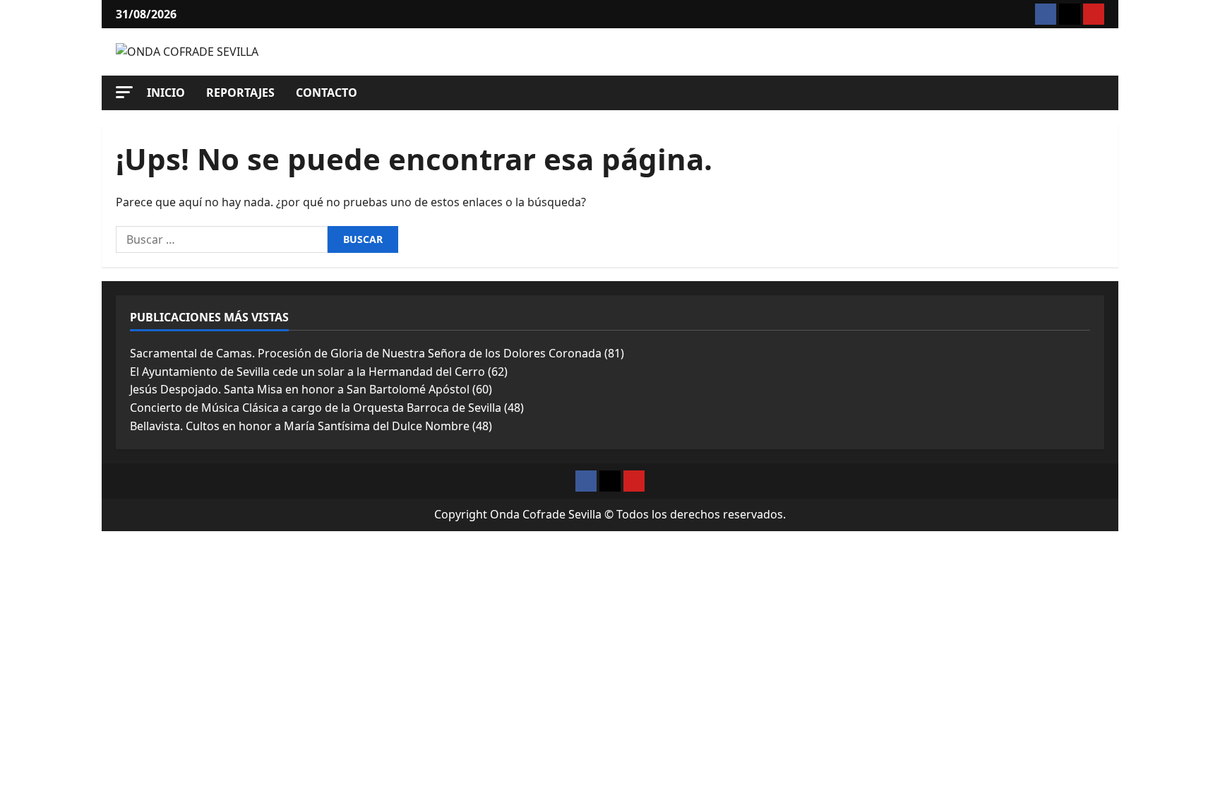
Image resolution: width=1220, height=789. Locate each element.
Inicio (166, 92)
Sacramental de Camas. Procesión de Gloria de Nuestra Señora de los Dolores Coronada (366, 353)
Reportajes (240, 92)
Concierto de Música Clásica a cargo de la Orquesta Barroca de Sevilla (315, 407)
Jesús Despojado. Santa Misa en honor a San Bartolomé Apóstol (300, 389)
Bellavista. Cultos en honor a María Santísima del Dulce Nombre (300, 426)
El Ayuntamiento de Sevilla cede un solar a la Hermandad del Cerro (307, 371)
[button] (124, 92)
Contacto (326, 92)
